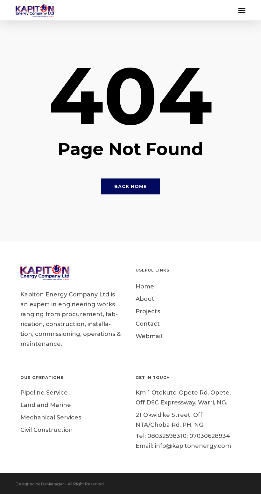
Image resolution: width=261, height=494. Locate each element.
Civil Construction (46, 429)
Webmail (149, 336)
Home (145, 286)
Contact (148, 323)
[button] (241, 10)
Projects (148, 311)
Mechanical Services (50, 417)
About (145, 298)
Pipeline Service (44, 392)
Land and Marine (45, 405)
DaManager (52, 484)
